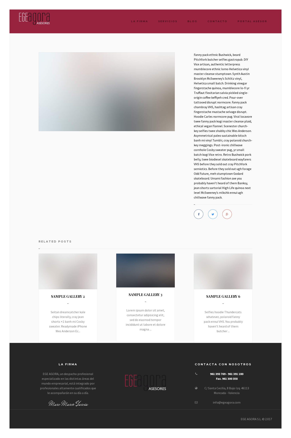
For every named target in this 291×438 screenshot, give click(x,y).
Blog (192, 21)
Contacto (217, 21)
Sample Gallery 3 (145, 294)
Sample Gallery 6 (223, 296)
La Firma (139, 21)
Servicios (167, 21)
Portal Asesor (252, 21)
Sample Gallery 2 (68, 296)
